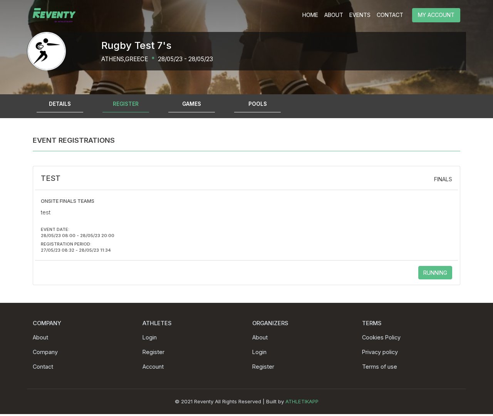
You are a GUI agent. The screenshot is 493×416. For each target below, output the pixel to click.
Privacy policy (380, 352)
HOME (310, 15)
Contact (43, 366)
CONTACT (390, 15)
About (40, 337)
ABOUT (333, 15)
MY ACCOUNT (436, 15)
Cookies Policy (381, 337)
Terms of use (379, 366)
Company (45, 352)
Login (150, 337)
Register (153, 352)
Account (153, 366)
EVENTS (360, 15)
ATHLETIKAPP (302, 401)
